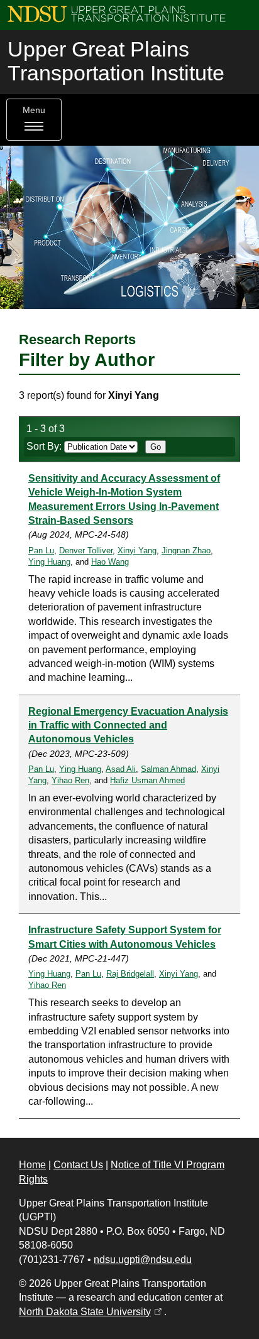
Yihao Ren (70, 780)
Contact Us (78, 1164)
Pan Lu (41, 550)
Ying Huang (49, 561)
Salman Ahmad (168, 769)
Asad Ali (121, 769)
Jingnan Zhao (186, 550)
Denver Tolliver (86, 550)
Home (32, 1164)
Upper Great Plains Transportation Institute (116, 61)
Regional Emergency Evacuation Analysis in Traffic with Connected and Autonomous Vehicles (128, 725)
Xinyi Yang (137, 550)
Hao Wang (110, 561)
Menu (34, 110)
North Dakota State (91, 1311)
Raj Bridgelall (130, 973)
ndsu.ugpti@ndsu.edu (143, 1259)
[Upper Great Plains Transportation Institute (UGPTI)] (116, 13)
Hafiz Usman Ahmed (147, 780)
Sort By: (45, 446)
